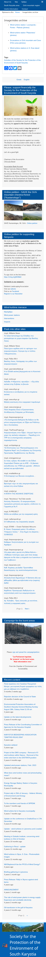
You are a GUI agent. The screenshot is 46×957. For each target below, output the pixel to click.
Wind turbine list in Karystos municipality (19, 811)
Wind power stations (12, 315)
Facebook (15, 291)
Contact (25, 9)
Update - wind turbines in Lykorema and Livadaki (23, 829)
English (26, 80)
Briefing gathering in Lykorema (16, 872)
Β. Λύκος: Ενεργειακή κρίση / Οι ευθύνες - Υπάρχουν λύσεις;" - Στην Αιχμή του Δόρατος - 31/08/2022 (22, 531)
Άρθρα (23, 2)
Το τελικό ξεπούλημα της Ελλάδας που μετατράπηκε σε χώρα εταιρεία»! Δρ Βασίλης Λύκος (21, 338)
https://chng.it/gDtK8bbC (13, 277)
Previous (4, 925)
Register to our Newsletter (13, 294)
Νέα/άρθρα (8, 312)
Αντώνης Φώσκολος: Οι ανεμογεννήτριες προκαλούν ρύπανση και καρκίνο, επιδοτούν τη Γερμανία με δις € (22, 503)
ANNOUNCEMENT (11, 890)
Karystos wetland (10, 745)
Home (17, 12)
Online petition (32, 223)
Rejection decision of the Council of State (20, 697)
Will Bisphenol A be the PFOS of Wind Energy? (22, 864)
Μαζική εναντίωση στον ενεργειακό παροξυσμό (22, 402)
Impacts (7, 322)
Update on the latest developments (17, 717)
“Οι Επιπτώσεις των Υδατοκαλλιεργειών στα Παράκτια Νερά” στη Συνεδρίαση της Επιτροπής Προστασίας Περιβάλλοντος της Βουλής (22, 450)
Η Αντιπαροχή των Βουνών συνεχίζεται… (19, 476)
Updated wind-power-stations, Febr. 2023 (20, 765)
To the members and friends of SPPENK (19, 803)
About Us (7, 2)
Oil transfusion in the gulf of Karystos (18, 907)
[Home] (6, 945)
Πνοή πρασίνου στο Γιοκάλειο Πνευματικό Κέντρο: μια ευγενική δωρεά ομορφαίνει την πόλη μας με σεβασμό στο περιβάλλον (23, 686)
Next (41, 925)
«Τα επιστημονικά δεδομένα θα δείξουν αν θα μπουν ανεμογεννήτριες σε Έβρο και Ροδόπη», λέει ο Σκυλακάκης (22, 422)
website (13, 289)
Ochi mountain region (31, 5)
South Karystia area (11, 5)
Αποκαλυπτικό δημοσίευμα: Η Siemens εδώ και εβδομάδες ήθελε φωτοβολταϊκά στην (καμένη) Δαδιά (22, 580)
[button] (42, 1)
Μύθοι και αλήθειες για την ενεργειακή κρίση (21, 514)
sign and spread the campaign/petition (25, 652)
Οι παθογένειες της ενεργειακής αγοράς (19, 522)
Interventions (9, 318)
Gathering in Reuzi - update (15, 846)
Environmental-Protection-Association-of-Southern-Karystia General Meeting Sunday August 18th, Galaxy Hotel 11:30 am (21, 706)
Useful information (11, 9)
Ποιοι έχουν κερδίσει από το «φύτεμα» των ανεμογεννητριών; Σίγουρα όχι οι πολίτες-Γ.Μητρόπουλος (20, 351)
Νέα (16, 2)
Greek (19, 80)
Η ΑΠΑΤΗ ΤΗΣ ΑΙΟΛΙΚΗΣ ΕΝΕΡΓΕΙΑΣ (18, 494)
